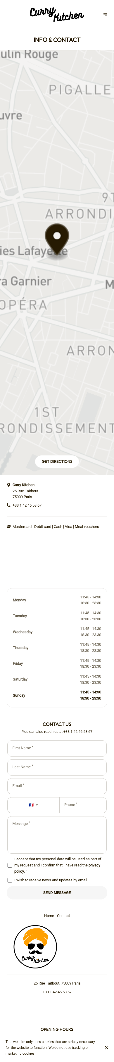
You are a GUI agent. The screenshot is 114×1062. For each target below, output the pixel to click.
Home (49, 916)
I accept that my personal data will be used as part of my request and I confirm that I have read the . (57, 865)
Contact (63, 916)
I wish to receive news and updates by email (50, 880)
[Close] (106, 1047)
